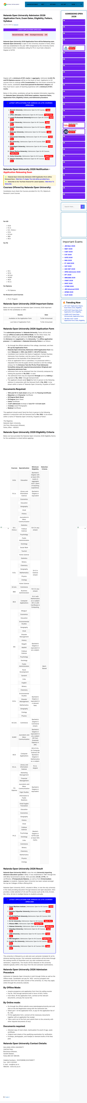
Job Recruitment (32, 4)
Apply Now (48, 115)
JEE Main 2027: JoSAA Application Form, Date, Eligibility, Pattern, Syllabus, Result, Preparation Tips (74, 319)
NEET (42, 4)
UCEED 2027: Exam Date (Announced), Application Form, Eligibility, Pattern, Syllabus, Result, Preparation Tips (74, 315)
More (73, 4)
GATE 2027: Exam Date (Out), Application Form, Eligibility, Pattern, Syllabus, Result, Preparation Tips (73, 311)
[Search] (83, 207)
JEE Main (52, 4)
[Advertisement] (29, 65)
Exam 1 (7, 1097)
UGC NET (63, 4)
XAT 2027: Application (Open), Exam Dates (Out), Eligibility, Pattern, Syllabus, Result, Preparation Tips (73, 307)
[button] (81, 4)
